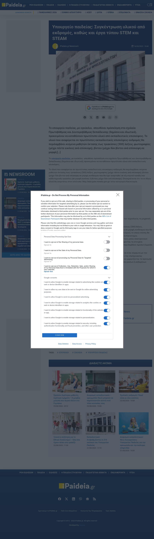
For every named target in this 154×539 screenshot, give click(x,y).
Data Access (77, 344)
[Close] (118, 195)
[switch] (107, 242)
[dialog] (77, 269)
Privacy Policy (90, 344)
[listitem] (77, 236)
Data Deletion (63, 344)
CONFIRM (59, 335)
